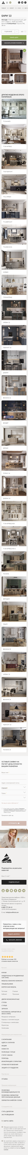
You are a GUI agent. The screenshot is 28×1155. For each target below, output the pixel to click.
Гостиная (4, 991)
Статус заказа (7, 1055)
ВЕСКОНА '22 (7, 398)
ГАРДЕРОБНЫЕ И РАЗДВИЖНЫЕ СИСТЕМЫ (13, 976)
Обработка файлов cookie (12, 1100)
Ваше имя (5, 772)
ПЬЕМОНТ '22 (7, 347)
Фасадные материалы (8, 1017)
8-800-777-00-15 (7, 907)
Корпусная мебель (9, 987)
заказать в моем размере (13, 43)
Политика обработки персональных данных (11, 1096)
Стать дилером (7, 1111)
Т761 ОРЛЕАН (7, 196)
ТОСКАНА (6, 574)
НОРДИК (5, 272)
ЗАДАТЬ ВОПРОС (14, 934)
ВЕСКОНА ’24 (7, 699)
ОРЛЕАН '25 (6, 674)
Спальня (15, 991)
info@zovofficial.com (12, 912)
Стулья (4, 1005)
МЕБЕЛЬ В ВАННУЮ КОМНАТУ (12, 981)
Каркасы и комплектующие (10, 1019)
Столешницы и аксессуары (10, 1022)
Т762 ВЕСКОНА (7, 247)
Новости (5, 1049)
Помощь (5, 1058)
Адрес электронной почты (10, 783)
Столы (4, 1002)
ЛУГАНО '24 (6, 473)
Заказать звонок (15, 940)
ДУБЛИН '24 (6, 498)
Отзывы (5, 1079)
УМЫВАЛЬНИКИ (7, 984)
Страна (5, 788)
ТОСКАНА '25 (7, 749)
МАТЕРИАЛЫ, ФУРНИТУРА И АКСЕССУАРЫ (11, 1013)
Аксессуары (5, 1028)
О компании (7, 1039)
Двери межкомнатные (10, 999)
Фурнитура (5, 1025)
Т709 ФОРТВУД (7, 297)
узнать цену (14, 37)
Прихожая (16, 994)
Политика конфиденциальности (11, 1091)
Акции (4, 1046)
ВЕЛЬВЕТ (5, 423)
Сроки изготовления (10, 1064)
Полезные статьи (8, 1052)
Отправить (13, 823)
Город (4, 793)
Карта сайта (8, 1121)
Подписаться (14, 882)
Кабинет (4, 994)
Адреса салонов (8, 1042)
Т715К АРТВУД (7, 146)
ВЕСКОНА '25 (7, 649)
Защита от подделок (10, 1068)
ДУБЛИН (5, 372)
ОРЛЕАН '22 (6, 322)
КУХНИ (4, 972)
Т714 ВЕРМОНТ (7, 222)
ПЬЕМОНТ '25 (7, 724)
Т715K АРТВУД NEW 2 (9, 548)
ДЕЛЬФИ (5, 448)
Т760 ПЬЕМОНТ (7, 171)
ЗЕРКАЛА (5, 1008)
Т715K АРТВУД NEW (9, 523)
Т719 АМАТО (6, 121)
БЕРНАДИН (6, 599)
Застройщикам (8, 1114)
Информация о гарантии (11, 1061)
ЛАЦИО (5, 624)
